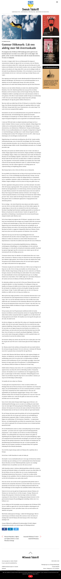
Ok (30, 576)
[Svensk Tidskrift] (30, 10)
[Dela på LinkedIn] (10, 529)
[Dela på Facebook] (4, 529)
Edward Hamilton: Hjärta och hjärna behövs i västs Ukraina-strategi (11, 538)
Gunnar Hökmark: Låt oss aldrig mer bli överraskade (19, 46)
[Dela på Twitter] (16, 529)
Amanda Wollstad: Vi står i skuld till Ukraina (31, 537)
